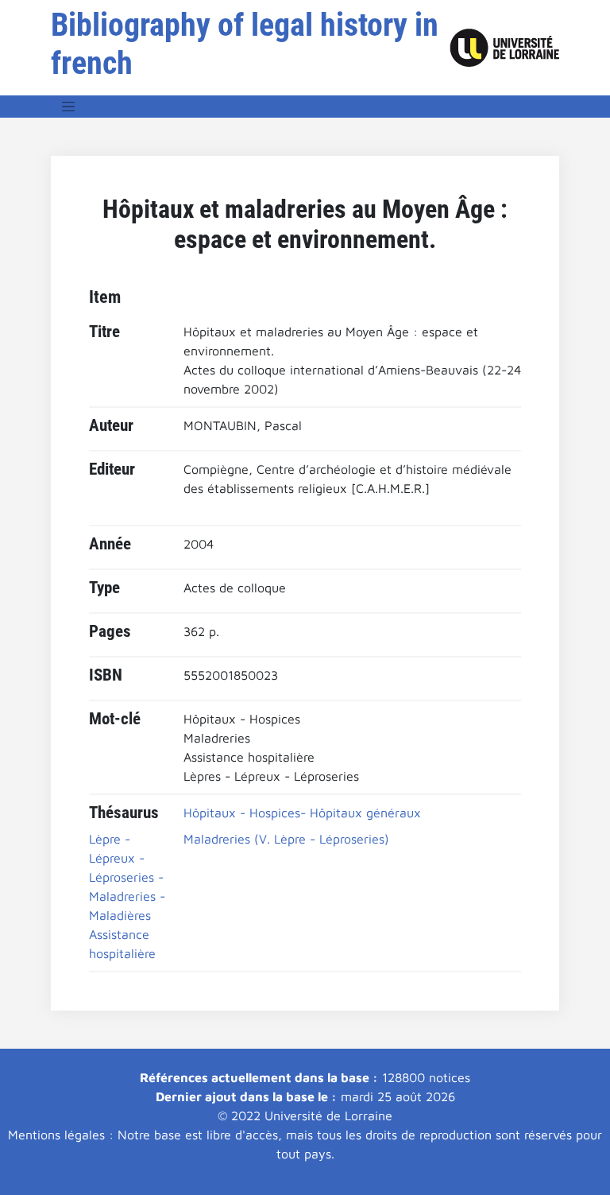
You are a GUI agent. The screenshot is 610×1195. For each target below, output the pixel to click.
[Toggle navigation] (68, 106)
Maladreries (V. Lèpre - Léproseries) (286, 839)
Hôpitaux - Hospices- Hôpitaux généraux (302, 812)
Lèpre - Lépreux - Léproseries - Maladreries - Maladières (127, 877)
